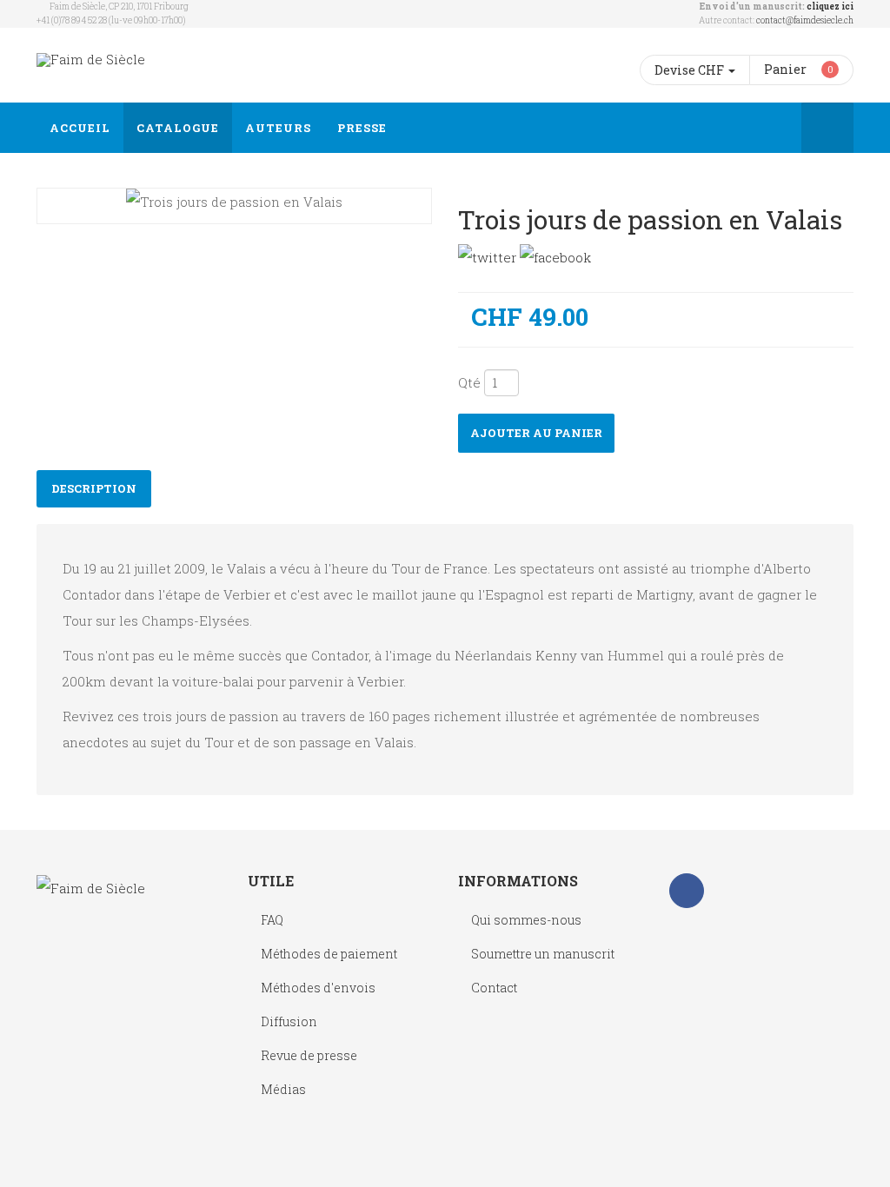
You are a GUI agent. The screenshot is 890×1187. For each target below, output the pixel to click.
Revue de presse (309, 1055)
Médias (283, 1089)
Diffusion (289, 1021)
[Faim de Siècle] (91, 59)
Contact (494, 987)
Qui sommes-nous (526, 920)
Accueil (80, 128)
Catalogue (177, 128)
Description (93, 488)
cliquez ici (830, 6)
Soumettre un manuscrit (542, 953)
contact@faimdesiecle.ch (804, 20)
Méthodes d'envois (318, 987)
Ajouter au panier (536, 433)
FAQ (272, 920)
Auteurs (278, 128)
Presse (362, 128)
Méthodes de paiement (329, 953)
